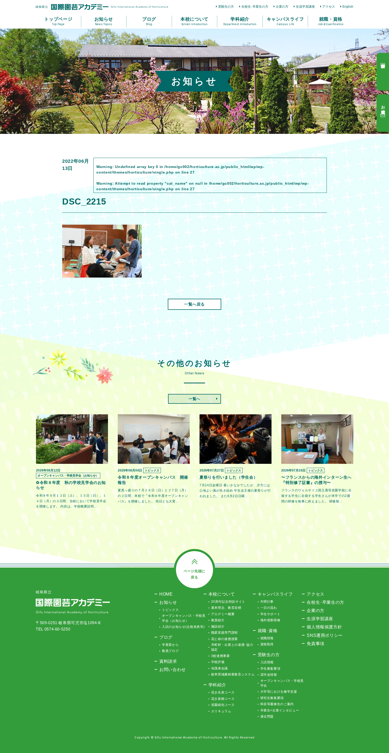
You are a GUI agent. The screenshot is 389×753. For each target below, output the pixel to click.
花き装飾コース (223, 699)
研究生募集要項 (272, 698)
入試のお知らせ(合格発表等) (183, 627)
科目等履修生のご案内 (277, 704)
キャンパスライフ (275, 594)
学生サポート (270, 614)
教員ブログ (170, 651)
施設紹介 (218, 626)
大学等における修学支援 (278, 691)
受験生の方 (226, 6)
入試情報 (267, 662)
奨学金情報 (268, 675)
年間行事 (267, 602)
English (347, 6)
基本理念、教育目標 (226, 608)
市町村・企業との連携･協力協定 (232, 647)
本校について (222, 594)
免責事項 (315, 643)
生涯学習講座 (305, 6)
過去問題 (267, 716)
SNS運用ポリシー (325, 635)
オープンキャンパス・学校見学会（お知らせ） (183, 618)
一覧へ (194, 399)
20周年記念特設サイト (228, 602)
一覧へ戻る (194, 304)
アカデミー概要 (223, 614)
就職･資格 (268, 630)
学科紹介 (217, 684)
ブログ (166, 637)
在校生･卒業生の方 (254, 6)
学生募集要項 (270, 668)
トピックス (170, 610)
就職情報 (267, 638)
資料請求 (168, 661)
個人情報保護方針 (324, 626)
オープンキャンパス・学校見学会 (282, 683)
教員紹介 (218, 620)
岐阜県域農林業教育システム (233, 674)
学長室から (170, 645)
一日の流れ (268, 608)
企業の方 (282, 6)
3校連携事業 (220, 656)
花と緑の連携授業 (224, 639)
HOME (166, 594)
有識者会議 (219, 668)
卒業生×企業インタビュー (279, 710)
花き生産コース (223, 692)
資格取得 (267, 644)
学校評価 (218, 662)
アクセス (328, 6)
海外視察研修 (270, 620)
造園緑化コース (223, 705)
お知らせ (168, 602)
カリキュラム (221, 711)
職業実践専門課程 (224, 632)
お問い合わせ (172, 669)
